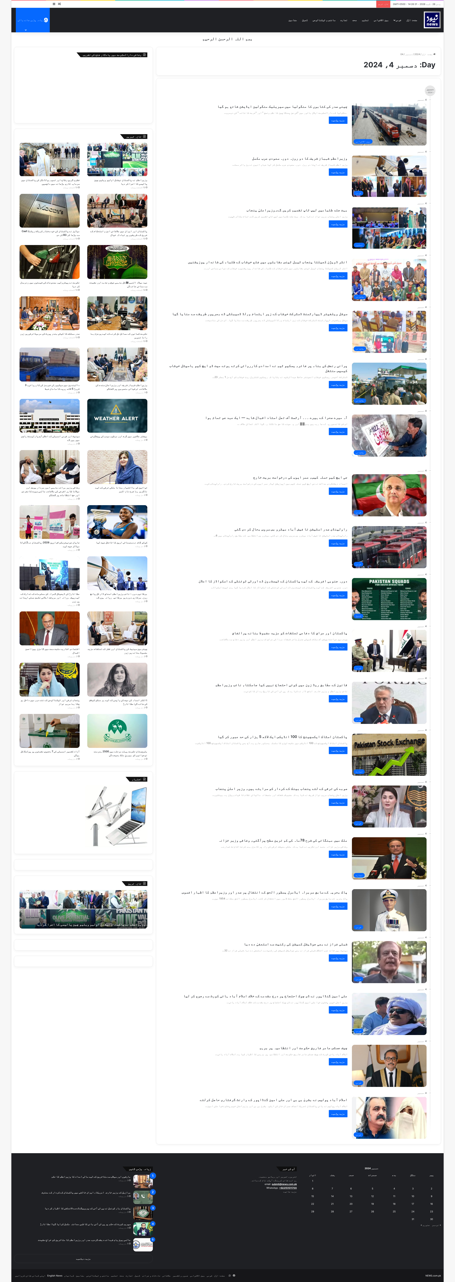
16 (431, 1203)
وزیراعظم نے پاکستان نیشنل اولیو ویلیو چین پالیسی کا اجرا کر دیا (91, 924)
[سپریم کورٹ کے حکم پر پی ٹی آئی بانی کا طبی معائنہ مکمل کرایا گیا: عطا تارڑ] (143, 1229)
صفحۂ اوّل (411, 19)
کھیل (305, 19)
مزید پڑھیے (338, 120)
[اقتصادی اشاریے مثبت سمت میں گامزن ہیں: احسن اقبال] (50, 628)
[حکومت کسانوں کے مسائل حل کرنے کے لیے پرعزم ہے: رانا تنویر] (117, 313)
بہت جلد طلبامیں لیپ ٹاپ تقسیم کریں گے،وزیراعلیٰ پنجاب (297, 210)
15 (312, 1196)
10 (413, 1196)
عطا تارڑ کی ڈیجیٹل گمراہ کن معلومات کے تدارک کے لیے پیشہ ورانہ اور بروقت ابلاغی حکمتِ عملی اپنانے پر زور (50, 597)
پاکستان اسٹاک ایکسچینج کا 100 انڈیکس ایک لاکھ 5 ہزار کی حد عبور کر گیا (282, 737)
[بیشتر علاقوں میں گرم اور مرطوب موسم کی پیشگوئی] (117, 416)
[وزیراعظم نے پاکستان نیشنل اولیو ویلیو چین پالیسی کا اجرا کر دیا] (117, 159)
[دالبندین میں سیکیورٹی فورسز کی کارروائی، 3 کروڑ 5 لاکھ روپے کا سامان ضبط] (50, 364)
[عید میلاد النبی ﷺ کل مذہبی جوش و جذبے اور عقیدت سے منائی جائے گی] (117, 262)
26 (372, 1211)
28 (332, 1211)
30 (431, 1219)
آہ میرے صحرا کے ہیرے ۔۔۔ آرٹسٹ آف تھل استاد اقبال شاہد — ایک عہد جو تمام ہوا (276, 417)
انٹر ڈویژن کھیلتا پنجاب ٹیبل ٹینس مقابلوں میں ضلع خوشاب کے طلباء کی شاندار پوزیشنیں (267, 262)
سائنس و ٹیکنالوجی (324, 19)
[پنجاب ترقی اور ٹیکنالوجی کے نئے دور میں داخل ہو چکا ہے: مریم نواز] (50, 680)
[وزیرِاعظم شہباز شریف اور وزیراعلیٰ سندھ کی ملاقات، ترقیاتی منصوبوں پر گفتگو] (117, 364)
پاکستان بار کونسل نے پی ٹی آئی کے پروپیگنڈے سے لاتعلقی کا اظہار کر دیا (87, 1208)
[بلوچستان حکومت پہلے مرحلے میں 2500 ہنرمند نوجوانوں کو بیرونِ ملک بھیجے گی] (117, 731)
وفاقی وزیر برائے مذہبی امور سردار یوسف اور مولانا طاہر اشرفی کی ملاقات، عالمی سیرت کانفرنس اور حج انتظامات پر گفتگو (51, 491)
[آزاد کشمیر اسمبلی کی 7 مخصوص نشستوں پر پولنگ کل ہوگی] (50, 731)
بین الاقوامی (381, 19)
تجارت (343, 19)
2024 (417, 54)
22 (312, 1203)
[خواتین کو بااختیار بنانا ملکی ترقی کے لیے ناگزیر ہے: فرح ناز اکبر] (117, 467)
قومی (398, 19)
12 (372, 1196)
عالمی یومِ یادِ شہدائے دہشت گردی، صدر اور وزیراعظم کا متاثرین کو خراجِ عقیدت (84, 1239)
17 (413, 1203)
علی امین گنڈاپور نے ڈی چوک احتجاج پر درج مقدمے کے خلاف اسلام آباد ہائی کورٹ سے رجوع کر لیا (265, 996)
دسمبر (408, 54)
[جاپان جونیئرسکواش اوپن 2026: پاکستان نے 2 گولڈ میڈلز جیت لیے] (50, 522)
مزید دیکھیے (83, 1258)
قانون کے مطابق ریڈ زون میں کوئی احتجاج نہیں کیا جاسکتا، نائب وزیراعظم (281, 685)
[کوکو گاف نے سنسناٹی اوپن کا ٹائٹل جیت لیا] (117, 522)
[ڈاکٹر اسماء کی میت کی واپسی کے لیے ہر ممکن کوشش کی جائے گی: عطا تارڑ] (117, 680)
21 (332, 1203)
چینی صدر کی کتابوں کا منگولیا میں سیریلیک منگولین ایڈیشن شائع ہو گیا (282, 106)
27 (351, 1211)
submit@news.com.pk (284, 1184)
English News (54, 1275)
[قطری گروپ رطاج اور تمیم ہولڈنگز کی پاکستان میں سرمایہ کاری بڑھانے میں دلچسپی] (50, 159)
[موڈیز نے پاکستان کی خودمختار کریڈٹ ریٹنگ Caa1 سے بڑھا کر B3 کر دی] (50, 211)
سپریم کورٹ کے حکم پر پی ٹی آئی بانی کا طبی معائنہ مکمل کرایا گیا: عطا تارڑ (85, 1223)
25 (394, 1211)
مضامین (292, 19)
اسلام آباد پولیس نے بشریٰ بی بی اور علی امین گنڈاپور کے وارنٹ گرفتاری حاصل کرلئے (273, 1100)
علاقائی (166, 1275)
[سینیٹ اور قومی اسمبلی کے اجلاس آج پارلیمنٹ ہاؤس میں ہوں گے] (50, 416)
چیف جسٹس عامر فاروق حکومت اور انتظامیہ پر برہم (303, 1048)
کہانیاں (69, 1275)
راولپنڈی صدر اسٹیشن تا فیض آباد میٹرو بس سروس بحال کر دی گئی (290, 529)
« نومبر (436, 1225)
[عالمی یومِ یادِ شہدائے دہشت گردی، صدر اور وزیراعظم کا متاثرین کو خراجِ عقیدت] (143, 1244)
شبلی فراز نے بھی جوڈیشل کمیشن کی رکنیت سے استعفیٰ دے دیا (295, 944)
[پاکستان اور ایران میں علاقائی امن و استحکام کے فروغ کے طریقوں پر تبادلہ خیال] (117, 211)
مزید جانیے (290, 1191)
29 (312, 1211)
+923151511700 (288, 1187)
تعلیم (365, 19)
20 (351, 1203)
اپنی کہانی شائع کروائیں (30, 1275)
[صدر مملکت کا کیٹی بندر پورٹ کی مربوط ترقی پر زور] (50, 313)
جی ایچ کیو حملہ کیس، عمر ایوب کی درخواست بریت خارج (300, 477)
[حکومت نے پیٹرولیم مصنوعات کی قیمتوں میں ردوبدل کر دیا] (50, 262)
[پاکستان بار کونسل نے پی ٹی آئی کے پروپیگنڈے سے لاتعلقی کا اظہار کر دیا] (143, 1213)
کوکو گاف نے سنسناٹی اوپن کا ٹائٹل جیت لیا (121, 542)
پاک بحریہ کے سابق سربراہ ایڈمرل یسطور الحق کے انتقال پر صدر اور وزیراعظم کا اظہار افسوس (264, 892)
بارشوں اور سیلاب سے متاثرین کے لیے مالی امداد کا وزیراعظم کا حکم (90, 1176)
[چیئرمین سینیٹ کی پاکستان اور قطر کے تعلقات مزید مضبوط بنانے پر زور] (117, 628)
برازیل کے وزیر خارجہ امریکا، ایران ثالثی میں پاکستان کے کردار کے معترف (85, 1192)
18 (394, 1203)
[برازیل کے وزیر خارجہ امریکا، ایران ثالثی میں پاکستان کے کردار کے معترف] (143, 1197)
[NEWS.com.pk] (432, 20)
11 (394, 1196)
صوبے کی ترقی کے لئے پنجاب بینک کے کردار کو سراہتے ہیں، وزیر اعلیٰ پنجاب (281, 788)
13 (351, 1196)
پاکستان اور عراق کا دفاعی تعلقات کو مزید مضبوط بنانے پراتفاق (289, 633)
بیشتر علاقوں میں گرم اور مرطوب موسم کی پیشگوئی (118, 436)
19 (372, 1203)
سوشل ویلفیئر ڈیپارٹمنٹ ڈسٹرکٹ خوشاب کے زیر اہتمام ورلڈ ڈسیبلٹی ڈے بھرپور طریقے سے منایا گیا (259, 314)
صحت (354, 19)
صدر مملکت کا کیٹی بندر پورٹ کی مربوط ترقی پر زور (50, 333)
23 (431, 1211)
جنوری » (425, 1225)
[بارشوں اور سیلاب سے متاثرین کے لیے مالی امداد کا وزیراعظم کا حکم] (143, 1181)
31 (413, 1219)
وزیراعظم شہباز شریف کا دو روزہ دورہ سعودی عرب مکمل (299, 158)
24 (412, 1211)
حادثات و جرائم (151, 1275)
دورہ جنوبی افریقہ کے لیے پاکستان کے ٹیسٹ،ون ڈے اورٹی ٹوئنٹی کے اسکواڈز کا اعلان (273, 581)
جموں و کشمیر (180, 1275)
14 (332, 1196)
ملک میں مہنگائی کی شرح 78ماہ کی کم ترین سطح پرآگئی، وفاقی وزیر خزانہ (282, 840)
